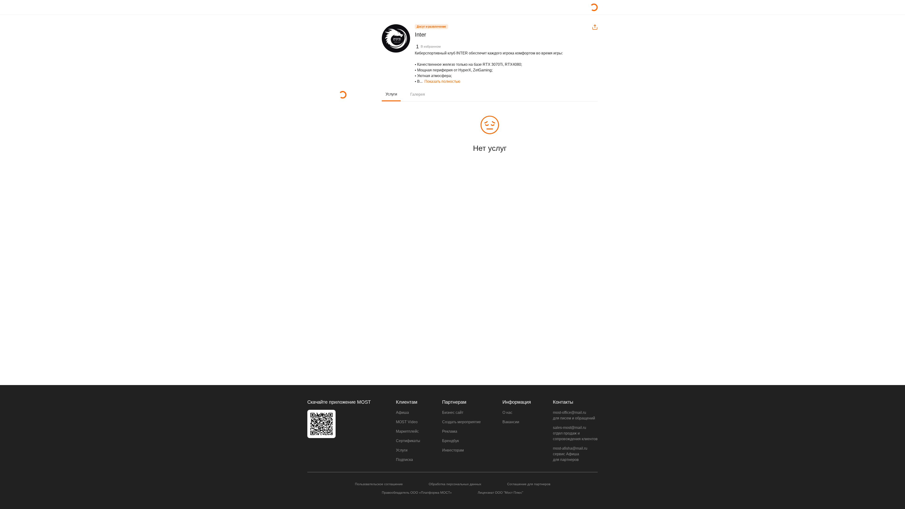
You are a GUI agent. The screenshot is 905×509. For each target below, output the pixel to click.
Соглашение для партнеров (528, 484)
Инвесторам (453, 450)
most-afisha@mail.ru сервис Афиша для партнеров (570, 454)
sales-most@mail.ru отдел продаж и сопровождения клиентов (575, 433)
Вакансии (510, 422)
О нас (507, 412)
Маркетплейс (407, 431)
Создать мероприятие (461, 422)
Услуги (391, 94)
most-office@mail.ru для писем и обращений (574, 415)
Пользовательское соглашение (379, 484)
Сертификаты (408, 441)
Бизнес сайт (452, 412)
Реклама (449, 431)
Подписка (404, 460)
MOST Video (407, 422)
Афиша (402, 412)
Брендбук (450, 441)
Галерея (417, 94)
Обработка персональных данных (455, 484)
